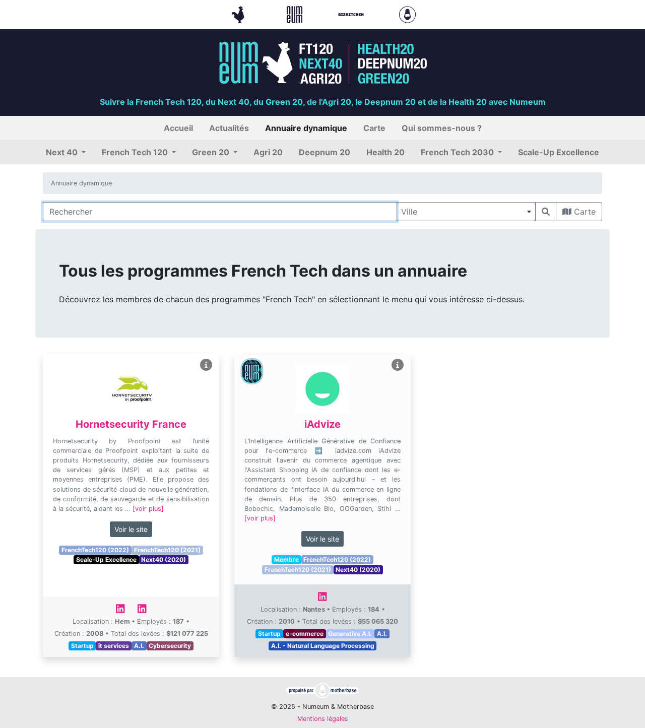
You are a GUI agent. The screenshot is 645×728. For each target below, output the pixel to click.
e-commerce (305, 633)
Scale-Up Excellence (106, 559)
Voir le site (131, 529)
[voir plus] (148, 508)
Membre (286, 559)
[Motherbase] (407, 14)
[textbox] (466, 212)
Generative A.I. (350, 633)
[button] (66, 152)
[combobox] (466, 211)
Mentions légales (322, 718)
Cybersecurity (170, 645)
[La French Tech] (239, 14)
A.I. (139, 645)
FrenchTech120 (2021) (167, 550)
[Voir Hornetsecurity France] (206, 365)
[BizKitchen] (352, 14)
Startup (82, 645)
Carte (583, 212)
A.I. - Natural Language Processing (322, 645)
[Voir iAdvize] (397, 365)
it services (113, 645)
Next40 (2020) (163, 559)
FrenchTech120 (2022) (95, 550)
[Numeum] (296, 14)
